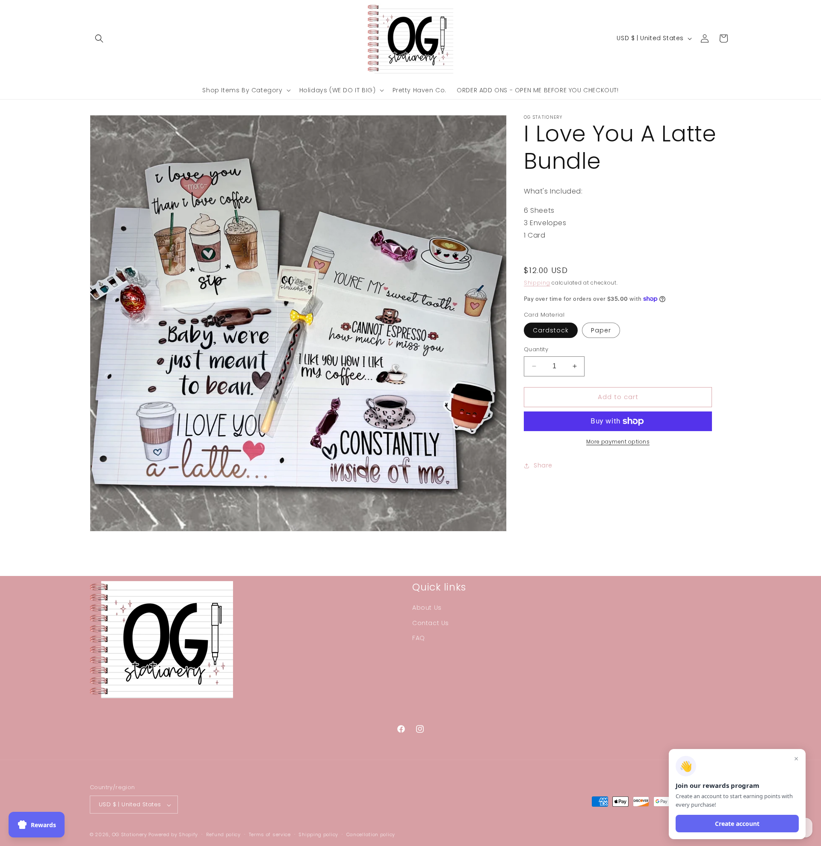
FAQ (418, 638)
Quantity (536, 349)
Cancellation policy (370, 834)
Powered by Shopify (173, 834)
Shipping (537, 282)
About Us (427, 608)
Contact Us (430, 623)
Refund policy (223, 834)
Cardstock (551, 330)
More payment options (618, 441)
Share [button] (543, 465)
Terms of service (270, 834)
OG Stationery (129, 834)
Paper (601, 330)
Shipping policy (318, 834)
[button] (99, 38)
